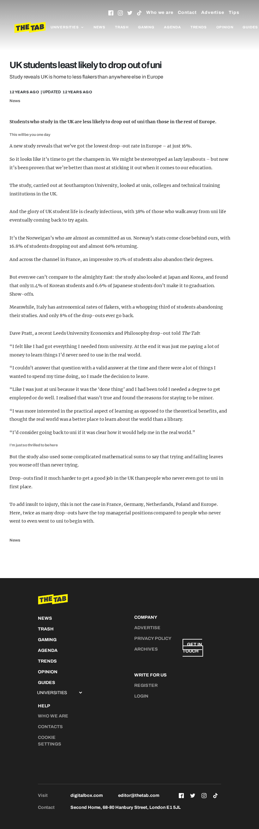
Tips (234, 12)
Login (141, 696)
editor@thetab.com (138, 795)
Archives (146, 649)
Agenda (172, 27)
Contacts (50, 726)
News (99, 27)
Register (146, 685)
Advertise (212, 12)
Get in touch (192, 647)
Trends (198, 27)
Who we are (159, 12)
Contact (187, 12)
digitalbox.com (86, 795)
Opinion (224, 27)
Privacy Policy (153, 638)
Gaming (146, 27)
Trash (122, 27)
